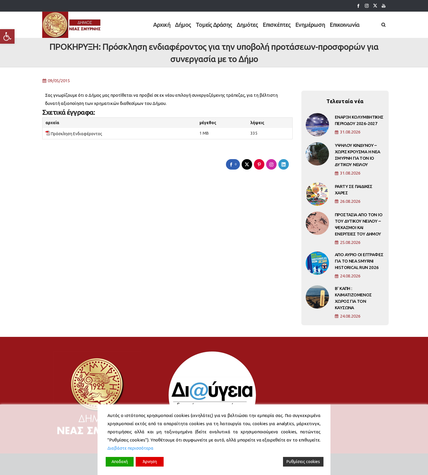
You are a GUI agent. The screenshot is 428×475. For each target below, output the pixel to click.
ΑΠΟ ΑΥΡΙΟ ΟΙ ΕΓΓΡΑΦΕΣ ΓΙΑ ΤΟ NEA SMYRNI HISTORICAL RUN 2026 (359, 261)
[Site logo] (71, 25)
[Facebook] (358, 5)
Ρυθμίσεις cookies (303, 461)
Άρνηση (150, 461)
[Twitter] (375, 5)
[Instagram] (366, 5)
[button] (7, 36)
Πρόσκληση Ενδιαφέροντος (76, 133)
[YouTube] (383, 5)
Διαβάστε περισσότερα (130, 448)
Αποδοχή (120, 461)
